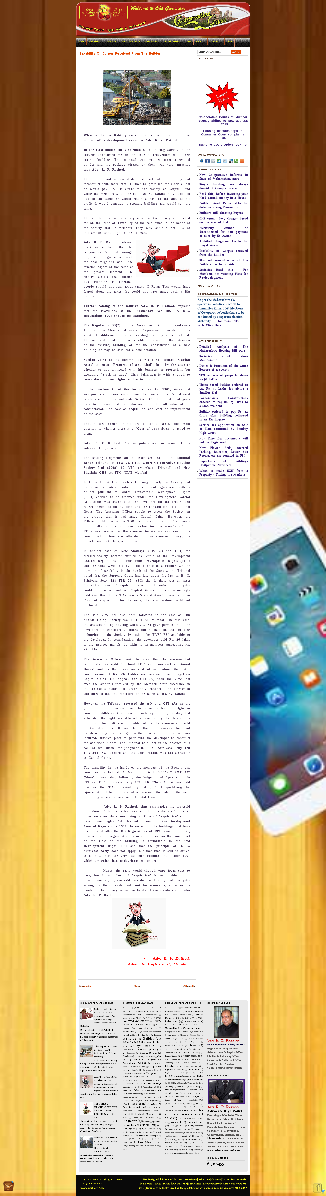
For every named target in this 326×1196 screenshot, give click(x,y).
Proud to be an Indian (172, 1059)
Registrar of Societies (174, 1069)
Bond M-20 (132, 1039)
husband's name (153, 1146)
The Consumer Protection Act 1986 (182, 1096)
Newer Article (85, 986)
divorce (125, 1139)
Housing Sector (138, 1118)
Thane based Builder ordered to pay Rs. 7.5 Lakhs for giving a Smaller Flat (223, 389)
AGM (145, 1008)
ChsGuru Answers (130, 41)
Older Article (189, 986)
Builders (143, 1042)
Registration (194, 1069)
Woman (189, 1103)
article (145, 1125)
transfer (197, 1149)
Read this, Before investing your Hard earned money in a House (223, 196)
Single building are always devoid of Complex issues (223, 186)
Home (81, 41)
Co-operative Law (150, 1070)
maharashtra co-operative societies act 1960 (184, 1114)
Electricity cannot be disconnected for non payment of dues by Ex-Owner (223, 232)
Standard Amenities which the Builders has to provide (223, 262)
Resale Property (172, 1076)
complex (125, 1132)
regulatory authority (172, 1146)
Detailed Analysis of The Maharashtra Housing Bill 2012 (223, 349)
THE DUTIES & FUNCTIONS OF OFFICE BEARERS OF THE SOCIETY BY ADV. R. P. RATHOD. (106, 1111)
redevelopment (173, 1142)
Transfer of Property (175, 1100)
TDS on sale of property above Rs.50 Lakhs (223, 377)
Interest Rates (185, 1015)
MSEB (167, 1025)
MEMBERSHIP (192, 1021)
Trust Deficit (193, 1100)
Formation (152, 1104)
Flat (138, 1104)
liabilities (177, 1111)
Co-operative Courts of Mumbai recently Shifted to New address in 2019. (223, 92)
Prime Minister (171, 1056)
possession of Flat (182, 1136)
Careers (216, 1179)
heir (124, 1146)
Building (157, 1042)
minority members (194, 1126)
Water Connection (175, 1103)
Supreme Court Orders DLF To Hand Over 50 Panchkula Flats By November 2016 (223, 119)
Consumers (128, 1087)
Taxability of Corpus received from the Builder (223, 253)
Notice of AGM (181, 1049)
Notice (167, 1049)
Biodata (157, 1035)
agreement (156, 1121)
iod (124, 1149)
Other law (196, 1049)
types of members (172, 1153)
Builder (148, 1038)
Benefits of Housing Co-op (139, 1035)
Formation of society (132, 1107)
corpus (133, 1132)
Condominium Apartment (151, 1080)
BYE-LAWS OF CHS (139, 1021)
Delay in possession (145, 1090)
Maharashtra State (187, 1025)
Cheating (143, 1053)
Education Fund (155, 1097)
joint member (196, 1107)
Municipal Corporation (191, 1042)
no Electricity (184, 1129)
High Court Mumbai (143, 1114)
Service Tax (181, 1086)
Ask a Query (95, 41)
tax (189, 1149)
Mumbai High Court (174, 1038)
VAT (201, 1100)
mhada (181, 1126)
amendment (131, 1125)
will (195, 1153)
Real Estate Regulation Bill (192, 1066)
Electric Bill (129, 1101)
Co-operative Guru (137, 1067)
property (198, 1136)
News (192, 1045)
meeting (172, 1126)
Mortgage (183, 1035)
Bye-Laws (143, 1046)
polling (169, 1136)
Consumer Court (131, 1083)
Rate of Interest (190, 1063)
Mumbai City (195, 1035)
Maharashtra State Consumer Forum (182, 1028)
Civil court (138, 1056)
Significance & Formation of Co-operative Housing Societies (105, 1141)
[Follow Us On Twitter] (8, 1187)
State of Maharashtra (175, 1090)
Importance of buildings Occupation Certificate (223, 463)
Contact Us (216, 41)
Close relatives (149, 1056)
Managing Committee (172, 1032)
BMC (158, 1018)
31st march (126, 1008)
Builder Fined (129, 1042)
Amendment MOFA (151, 1015)
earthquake (148, 1139)
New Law (180, 1045)
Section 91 (199, 1083)
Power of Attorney (192, 1052)
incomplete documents (174, 1107)
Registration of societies (175, 1073)
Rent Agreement (195, 1073)
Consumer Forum (149, 1083)
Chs (155, 1053)
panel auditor (190, 1133)
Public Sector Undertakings (191, 1059)
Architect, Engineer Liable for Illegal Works (223, 243)
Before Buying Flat (131, 1031)
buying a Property (133, 1128)
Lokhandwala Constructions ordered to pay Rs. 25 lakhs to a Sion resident (223, 402)
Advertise (204, 1179)
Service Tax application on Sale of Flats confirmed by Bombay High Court (223, 429)
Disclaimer (194, 1184)
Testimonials (238, 1179)
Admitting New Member (148, 1011)
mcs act (175, 1122)
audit (159, 1125)
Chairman (130, 1053)
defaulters (140, 1135)
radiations (171, 1139)
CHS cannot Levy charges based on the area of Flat (223, 221)
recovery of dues (194, 1139)
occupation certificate (174, 1133)
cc (145, 1129)
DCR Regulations (145, 1087)
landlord (168, 1111)
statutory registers (178, 1150)
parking (200, 1133)
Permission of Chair (173, 1053)
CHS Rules (140, 1049)
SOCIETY (172, 1083)
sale (183, 1146)
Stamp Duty (195, 1086)
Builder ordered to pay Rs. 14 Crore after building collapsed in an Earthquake (223, 416)
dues (132, 1139)
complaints (153, 1129)
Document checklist (131, 1093)
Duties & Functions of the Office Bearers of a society (223, 368)
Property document (190, 1056)
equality (128, 1142)
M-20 (182, 1018)
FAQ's (126, 1104)
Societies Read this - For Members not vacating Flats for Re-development (223, 274)
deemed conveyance (146, 1132)
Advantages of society (132, 1015)
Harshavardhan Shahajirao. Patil (178, 1011)
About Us (241, 1184)
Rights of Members (194, 1079)
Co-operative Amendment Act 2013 (142, 1061)
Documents (149, 1093)
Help (229, 41)
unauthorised (187, 1153)
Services (111, 41)
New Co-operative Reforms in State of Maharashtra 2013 (223, 177)
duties (139, 1139)
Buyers (129, 1046)
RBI (178, 1063)
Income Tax (153, 1118)
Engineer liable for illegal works (147, 1101)
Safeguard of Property (186, 1083)
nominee (197, 1129)
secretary (191, 1146)
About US (200, 41)
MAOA (191, 1018)
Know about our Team (92, 1188)
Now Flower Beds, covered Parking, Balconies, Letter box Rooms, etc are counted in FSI (223, 452)
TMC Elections (188, 1093)
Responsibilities (189, 1076)
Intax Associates (187, 1179)
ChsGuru (127, 1056)
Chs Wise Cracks (151, 1184)
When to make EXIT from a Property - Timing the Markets (223, 473)
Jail (193, 1015)
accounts (146, 1121)
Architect (149, 1018)
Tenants (198, 1093)
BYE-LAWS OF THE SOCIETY (142, 1023)
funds (157, 1142)
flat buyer (138, 1142)
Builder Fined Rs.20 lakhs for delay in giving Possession (223, 205)
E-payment (142, 1097)
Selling (170, 1086)
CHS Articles (152, 41)
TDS (178, 1093)
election (158, 1139)
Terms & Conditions (175, 1184)
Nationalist (169, 1046)
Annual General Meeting (133, 1018)
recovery (180, 1139)
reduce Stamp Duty (194, 1143)
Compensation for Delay (131, 1080)
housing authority (136, 1146)
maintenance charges (187, 1119)
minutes (172, 1129)
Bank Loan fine (152, 1028)
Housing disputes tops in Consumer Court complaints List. (222, 105)
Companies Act (152, 1077)
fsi (150, 1142)
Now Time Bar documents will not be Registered (223, 440)
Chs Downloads (172, 41)
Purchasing (169, 1063)
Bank (140, 1028)
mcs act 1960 (195, 1122)
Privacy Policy (211, 1184)
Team (188, 41)
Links (225, 1179)
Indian (175, 1015)
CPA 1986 (156, 1049)
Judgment (130, 1121)
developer (154, 1135)
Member (187, 1031)
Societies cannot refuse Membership (223, 358)
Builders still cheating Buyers (221, 213)
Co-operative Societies (132, 1073)
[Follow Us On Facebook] (317, 1188)
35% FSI (136, 1008)
